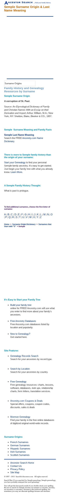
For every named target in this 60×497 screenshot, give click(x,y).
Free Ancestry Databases (23, 321)
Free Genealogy (18, 381)
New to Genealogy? (20, 334)
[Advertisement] (30, 47)
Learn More (16, 172)
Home (6, 224)
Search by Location (20, 368)
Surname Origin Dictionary (24, 224)
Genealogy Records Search (24, 356)
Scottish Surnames (20, 455)
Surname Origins (13, 83)
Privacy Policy (17, 469)
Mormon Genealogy (20, 417)
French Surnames (19, 442)
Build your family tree (20, 305)
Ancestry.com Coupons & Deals (26, 400)
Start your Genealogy (15, 162)
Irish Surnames (18, 451)
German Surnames (20, 445)
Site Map (14, 472)
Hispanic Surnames (20, 448)
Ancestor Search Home (22, 462)
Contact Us (16, 466)
